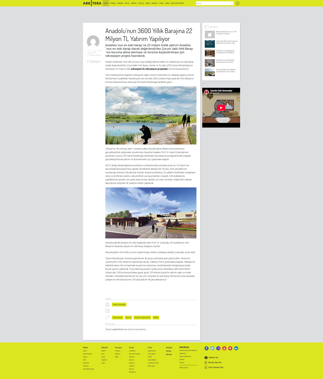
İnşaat (85, 357)
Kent (84, 360)
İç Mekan (132, 351)
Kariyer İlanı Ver (215, 362)
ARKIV (167, 3)
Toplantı (104, 360)
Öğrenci (117, 354)
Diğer (103, 363)
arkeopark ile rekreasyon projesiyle (149, 69)
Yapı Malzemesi (88, 369)
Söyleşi (141, 3)
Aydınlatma (152, 351)
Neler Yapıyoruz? (177, 3)
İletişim (181, 362)
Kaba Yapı (151, 366)
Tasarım (86, 366)
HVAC (150, 357)
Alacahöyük (117, 317)
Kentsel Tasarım (134, 354)
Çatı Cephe (151, 354)
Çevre (85, 351)
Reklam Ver (213, 358)
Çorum (128, 317)
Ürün (150, 348)
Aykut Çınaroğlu (119, 304)
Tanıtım (134, 3)
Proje (127, 3)
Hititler (155, 317)
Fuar (102, 354)
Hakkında (182, 353)
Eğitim (103, 351)
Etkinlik (113, 3)
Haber (105, 3)
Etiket (161, 3)
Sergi (103, 357)
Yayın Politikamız (185, 356)
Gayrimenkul (87, 354)
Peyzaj (131, 369)
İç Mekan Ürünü (153, 363)
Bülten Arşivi (183, 368)
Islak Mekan (152, 360)
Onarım (131, 366)
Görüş (147, 3)
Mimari (131, 360)
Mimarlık (86, 363)
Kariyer (154, 3)
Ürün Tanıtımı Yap (215, 367)
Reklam (182, 359)
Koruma (131, 357)
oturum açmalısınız (137, 329)
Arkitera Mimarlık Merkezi (188, 350)
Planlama (132, 372)
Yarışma (120, 3)
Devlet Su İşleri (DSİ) (142, 317)
